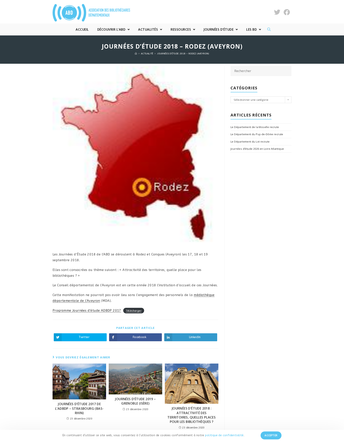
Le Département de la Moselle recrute (255, 127)
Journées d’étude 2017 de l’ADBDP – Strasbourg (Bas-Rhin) (79, 408)
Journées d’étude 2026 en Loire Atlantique (257, 149)
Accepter (271, 435)
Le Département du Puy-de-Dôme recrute (257, 134)
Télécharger (134, 310)
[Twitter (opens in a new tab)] (277, 12)
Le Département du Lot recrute (250, 141)
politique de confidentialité (224, 435)
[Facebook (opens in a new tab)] (286, 12)
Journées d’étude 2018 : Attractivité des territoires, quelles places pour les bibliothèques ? (191, 415)
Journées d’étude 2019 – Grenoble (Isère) (135, 401)
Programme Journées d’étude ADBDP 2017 (87, 310)
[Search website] (269, 29)
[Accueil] (136, 53)
